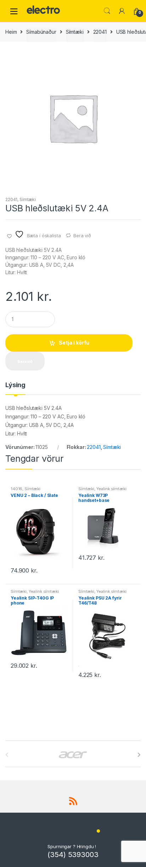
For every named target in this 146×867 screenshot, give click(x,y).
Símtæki (75, 32)
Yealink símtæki (111, 488)
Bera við (82, 235)
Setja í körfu (74, 343)
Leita (107, 11)
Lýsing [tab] (15, 385)
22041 (100, 32)
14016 (16, 488)
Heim (11, 32)
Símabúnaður (41, 32)
